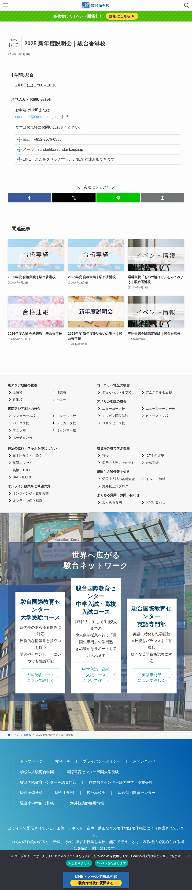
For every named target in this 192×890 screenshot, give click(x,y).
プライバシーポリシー (101, 761)
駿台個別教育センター (136, 793)
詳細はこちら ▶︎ (122, 16)
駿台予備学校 (31, 793)
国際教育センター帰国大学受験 (92, 772)
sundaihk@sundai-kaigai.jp (38, 117)
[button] (29, 197)
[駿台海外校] (96, 5)
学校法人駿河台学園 (37, 772)
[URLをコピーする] (163, 197)
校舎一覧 (62, 761)
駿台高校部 (96, 793)
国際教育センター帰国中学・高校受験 (121, 782)
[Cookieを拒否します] (188, 856)
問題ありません (79, 863)
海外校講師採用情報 (87, 803)
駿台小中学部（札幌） (39, 803)
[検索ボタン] (186, 5)
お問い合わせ (144, 761)
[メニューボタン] (5, 5)
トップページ (31, 761)
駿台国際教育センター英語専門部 (48, 782)
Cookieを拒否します (111, 863)
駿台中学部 (64, 793)
